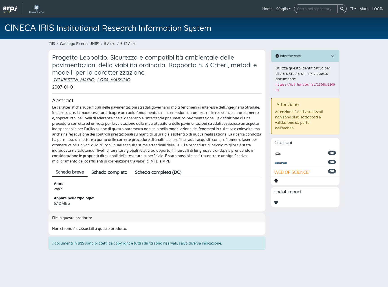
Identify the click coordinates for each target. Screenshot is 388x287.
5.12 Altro (128, 43)
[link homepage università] (36, 8)
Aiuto (364, 8)
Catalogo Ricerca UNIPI (79, 43)
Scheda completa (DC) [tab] (158, 172)
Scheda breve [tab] (70, 172)
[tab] (189, 172)
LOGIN (378, 8)
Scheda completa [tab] (109, 172)
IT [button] (351, 8)
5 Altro (109, 43)
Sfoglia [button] (282, 8)
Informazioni (290, 55)
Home (267, 8)
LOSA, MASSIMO (113, 79)
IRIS (51, 43)
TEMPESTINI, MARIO (73, 79)
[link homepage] (12, 8)
